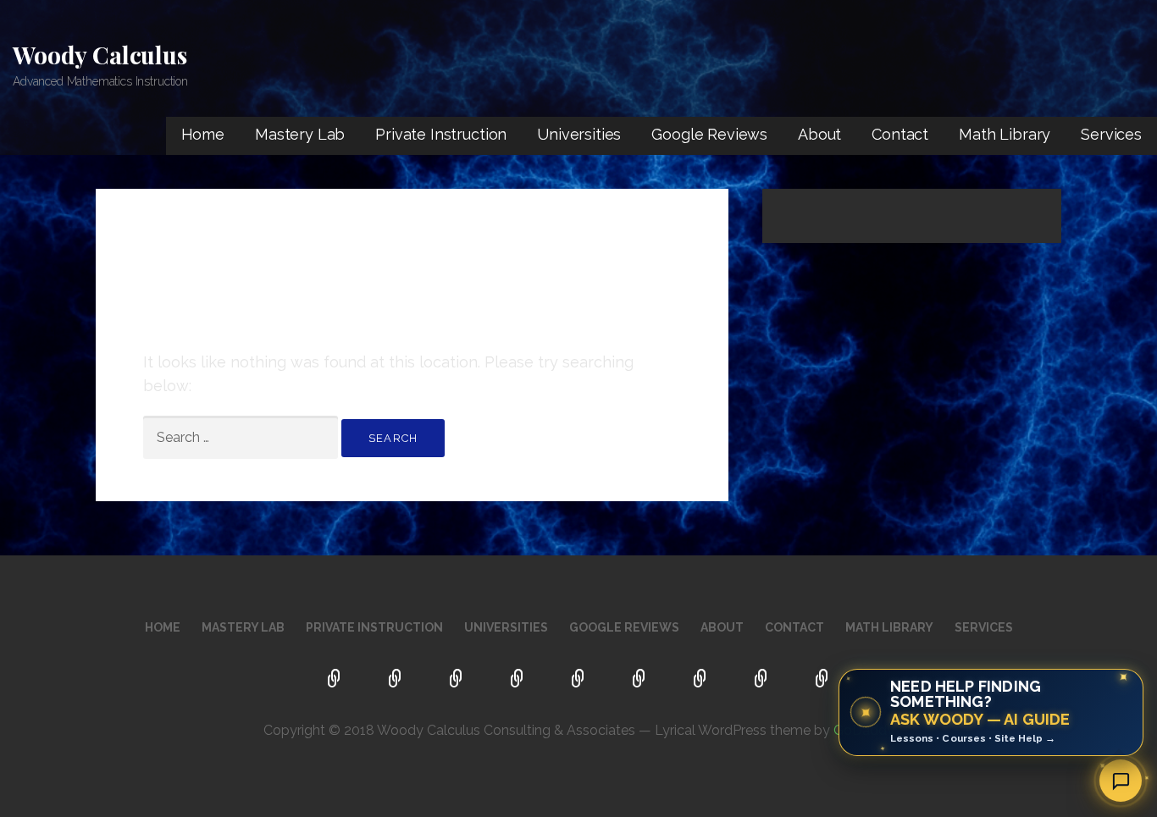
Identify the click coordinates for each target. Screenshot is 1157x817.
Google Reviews (709, 134)
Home (202, 134)
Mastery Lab (300, 134)
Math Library (1004, 134)
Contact (900, 134)
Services (1111, 134)
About (819, 134)
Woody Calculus (100, 54)
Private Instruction (441, 134)
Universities (579, 134)
